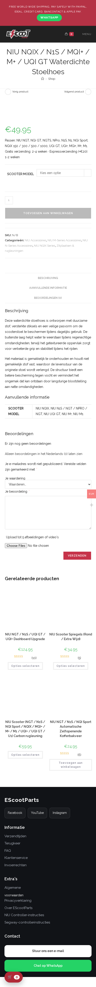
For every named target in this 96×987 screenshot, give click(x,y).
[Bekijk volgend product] (88, 92)
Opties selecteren (25, 666)
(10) (34, 657)
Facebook (15, 813)
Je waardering (15, 478)
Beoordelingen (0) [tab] (48, 297)
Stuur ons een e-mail (48, 951)
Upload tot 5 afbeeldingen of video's (32, 537)
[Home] (42, 78)
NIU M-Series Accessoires (64, 240)
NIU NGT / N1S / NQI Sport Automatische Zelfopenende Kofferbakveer (70, 729)
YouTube (37, 813)
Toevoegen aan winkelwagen (48, 213)
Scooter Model (20, 174)
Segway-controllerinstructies (27, 922)
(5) (79, 657)
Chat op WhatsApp (48, 965)
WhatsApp (49, 17)
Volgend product (74, 91)
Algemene (12, 888)
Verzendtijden (15, 836)
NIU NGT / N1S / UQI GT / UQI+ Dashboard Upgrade (25, 637)
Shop (51, 78)
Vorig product (20, 91)
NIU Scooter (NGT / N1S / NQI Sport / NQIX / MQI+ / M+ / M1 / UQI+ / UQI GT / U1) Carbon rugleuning (25, 729)
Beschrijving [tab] (48, 278)
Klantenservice (16, 858)
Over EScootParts (18, 908)
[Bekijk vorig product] (8, 92)
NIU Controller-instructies (24, 915)
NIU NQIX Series (44, 245)
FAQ (7, 851)
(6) (79, 754)
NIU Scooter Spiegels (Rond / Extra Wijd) (70, 637)
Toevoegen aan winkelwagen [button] (71, 764)
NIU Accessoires (35, 240)
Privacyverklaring (17, 901)
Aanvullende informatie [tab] (48, 287)
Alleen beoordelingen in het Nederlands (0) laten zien (43, 454)
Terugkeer (12, 843)
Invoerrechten (15, 865)
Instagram (60, 813)
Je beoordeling (17, 491)
